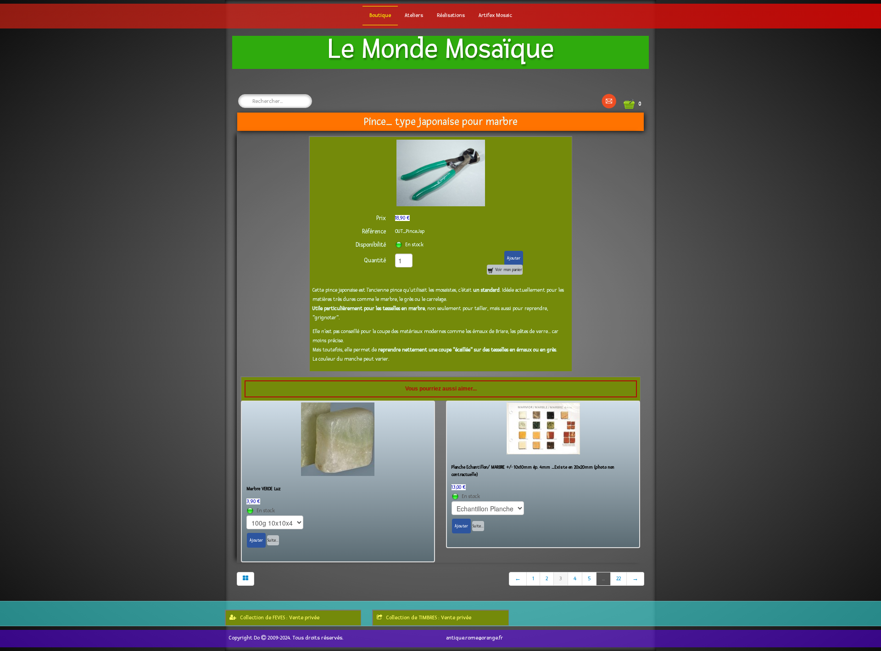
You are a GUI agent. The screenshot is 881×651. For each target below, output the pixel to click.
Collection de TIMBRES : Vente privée (428, 617)
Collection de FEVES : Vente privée (279, 617)
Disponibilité (371, 245)
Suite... (273, 540)
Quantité (375, 260)
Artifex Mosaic (495, 15)
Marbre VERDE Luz (263, 489)
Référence (374, 231)
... (603, 578)
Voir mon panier (508, 269)
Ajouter (513, 258)
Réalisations (451, 15)
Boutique (380, 15)
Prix (381, 218)
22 (618, 578)
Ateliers (414, 15)
